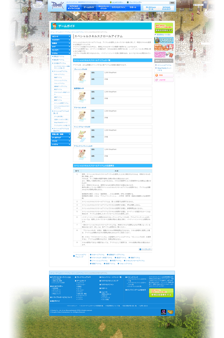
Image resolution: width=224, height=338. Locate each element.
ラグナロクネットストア (166, 8)
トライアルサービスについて (62, 297)
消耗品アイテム (58, 56)
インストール (57, 292)
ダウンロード (57, 290)
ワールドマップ (82, 295)
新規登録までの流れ (164, 35)
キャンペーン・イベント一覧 (111, 277)
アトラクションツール (151, 8)
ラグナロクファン (118, 7)
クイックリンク (132, 277)
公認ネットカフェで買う (61, 119)
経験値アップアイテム (60, 86)
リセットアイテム (59, 83)
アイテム (67, 32)
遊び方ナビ (56, 301)
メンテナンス (106, 297)
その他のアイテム (59, 63)
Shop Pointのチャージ (60, 122)
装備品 (79, 286)
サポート (133, 7)
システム (80, 299)
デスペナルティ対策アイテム (102, 258)
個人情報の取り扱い (129, 305)
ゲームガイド (88, 7)
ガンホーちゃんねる (134, 286)
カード (79, 288)
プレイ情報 (105, 299)
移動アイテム (58, 97)
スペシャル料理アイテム (61, 103)
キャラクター (81, 284)
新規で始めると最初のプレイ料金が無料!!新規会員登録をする (161, 292)
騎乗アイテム (58, 100)
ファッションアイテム (60, 80)
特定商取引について (112, 305)
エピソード (81, 282)
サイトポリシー (72, 305)
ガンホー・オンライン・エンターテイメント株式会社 (163, 312)
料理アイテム (116, 261)
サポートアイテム (59, 74)
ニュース (104, 292)
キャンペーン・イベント (103, 7)
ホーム (52, 32)
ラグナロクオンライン (57, 5)
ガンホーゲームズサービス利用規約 (91, 305)
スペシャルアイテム (78, 32)
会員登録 (55, 288)
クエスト (80, 297)
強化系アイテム (58, 60)
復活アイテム (58, 89)
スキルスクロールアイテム (135, 261)
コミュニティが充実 (59, 282)
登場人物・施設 (82, 293)
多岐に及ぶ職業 (57, 281)
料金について (57, 293)
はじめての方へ (117, 2)
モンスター (81, 290)
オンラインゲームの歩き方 (136, 290)
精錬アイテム (58, 77)
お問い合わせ (144, 305)
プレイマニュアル (135, 2)
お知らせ (104, 296)
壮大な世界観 (57, 279)
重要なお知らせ (106, 294)
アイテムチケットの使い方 (62, 125)
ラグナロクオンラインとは (73, 7)
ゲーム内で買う (58, 116)
